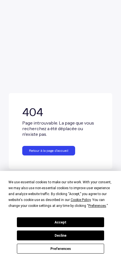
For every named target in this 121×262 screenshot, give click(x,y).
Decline (60, 236)
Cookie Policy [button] (81, 200)
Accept (60, 222)
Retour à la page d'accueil (48, 150)
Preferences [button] (97, 206)
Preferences (60, 249)
